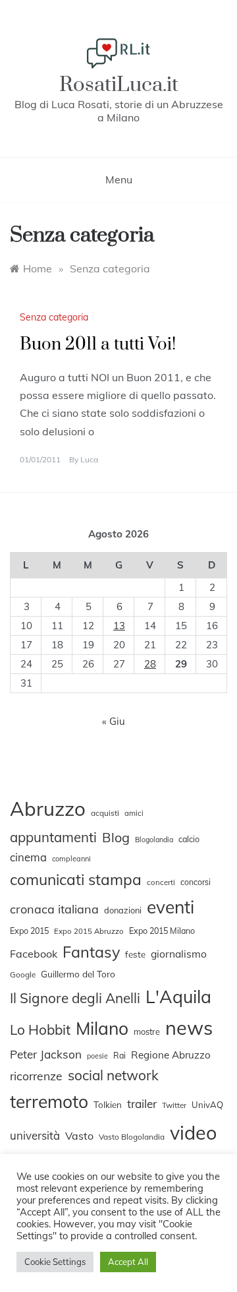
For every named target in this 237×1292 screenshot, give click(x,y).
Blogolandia (154, 839)
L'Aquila (178, 996)
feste (135, 954)
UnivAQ (207, 1104)
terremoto (49, 1101)
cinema (28, 857)
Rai (119, 1055)
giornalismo (179, 953)
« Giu (113, 721)
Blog (116, 837)
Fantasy (91, 952)
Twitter (174, 1105)
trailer (142, 1103)
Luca (89, 459)
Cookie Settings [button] (55, 1261)
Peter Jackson (46, 1054)
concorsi (195, 882)
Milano (102, 1028)
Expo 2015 (29, 930)
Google (23, 974)
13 (119, 625)
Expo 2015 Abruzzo (89, 931)
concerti (161, 882)
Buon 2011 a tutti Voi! (98, 344)
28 (150, 664)
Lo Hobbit (40, 1029)
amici (134, 813)
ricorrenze (36, 1075)
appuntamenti (53, 837)
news (189, 1027)
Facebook (33, 953)
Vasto (79, 1135)
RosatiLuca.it (118, 85)
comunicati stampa (76, 879)
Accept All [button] (128, 1261)
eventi (170, 907)
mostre (147, 1031)
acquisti (105, 813)
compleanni (71, 858)
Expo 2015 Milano (162, 930)
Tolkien (107, 1104)
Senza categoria (54, 317)
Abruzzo (48, 808)
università (35, 1135)
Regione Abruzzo (171, 1055)
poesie (97, 1056)
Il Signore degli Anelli (75, 997)
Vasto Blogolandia (132, 1137)
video (193, 1132)
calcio (188, 839)
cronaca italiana (54, 909)
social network (113, 1075)
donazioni (123, 910)
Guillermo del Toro (78, 973)
